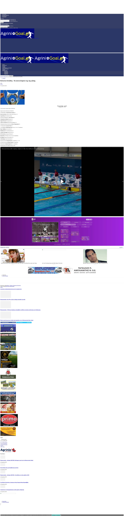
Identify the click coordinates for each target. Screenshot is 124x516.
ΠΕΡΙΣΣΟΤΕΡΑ (4, 70)
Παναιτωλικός (4, 65)
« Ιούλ (1, 446)
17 (2, 443)
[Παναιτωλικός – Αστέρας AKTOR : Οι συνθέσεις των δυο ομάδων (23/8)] (2, 473)
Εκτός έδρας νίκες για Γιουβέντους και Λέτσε (9, 467)
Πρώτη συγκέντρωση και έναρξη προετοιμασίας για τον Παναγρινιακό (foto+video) (16, 320)
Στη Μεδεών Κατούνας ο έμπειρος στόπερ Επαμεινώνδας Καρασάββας (14, 482)
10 (2, 442)
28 (6, 444)
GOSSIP (3, 69)
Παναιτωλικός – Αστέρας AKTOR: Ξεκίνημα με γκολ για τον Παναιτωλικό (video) (16, 460)
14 (6, 442)
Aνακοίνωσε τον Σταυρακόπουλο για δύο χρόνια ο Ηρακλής (12, 489)
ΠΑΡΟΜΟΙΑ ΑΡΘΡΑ (4, 289)
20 (5, 443)
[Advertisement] (62, 46)
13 (5, 442)
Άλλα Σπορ (6, 71)
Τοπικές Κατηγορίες (5, 68)
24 (2, 444)
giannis (1, 287)
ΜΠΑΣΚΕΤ (6, 73)
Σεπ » (4, 446)
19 (4, 443)
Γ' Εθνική (4, 76)
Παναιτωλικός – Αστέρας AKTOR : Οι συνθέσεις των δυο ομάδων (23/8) (14, 475)
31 (2, 445)
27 (5, 444)
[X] (5, 87)
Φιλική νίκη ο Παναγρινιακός (9, 286)
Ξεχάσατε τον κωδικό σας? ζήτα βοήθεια (6, 23)
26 (4, 444)
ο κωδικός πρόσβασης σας (13, 21)
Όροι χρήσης (4, 14)
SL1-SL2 (3, 66)
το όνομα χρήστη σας (12, 20)
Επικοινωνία (4, 16)
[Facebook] (2, 87)
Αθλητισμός (6, 72)
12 (4, 442)
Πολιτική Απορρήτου (5, 15)
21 (6, 443)
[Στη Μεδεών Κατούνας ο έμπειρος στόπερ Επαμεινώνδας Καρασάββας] (2, 480)
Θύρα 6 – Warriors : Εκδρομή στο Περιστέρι (14, 285)
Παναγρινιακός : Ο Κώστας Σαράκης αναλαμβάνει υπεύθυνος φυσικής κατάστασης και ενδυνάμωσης (20, 309)
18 (3, 443)
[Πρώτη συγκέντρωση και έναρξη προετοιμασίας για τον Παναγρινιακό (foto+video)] (5, 318)
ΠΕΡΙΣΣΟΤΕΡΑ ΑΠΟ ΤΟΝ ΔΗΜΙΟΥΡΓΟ (15, 289)
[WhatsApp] (12, 87)
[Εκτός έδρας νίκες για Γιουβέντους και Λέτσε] (2, 465)
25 (3, 444)
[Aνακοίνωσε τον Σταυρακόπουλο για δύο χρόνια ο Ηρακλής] (2, 487)
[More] (16, 87)
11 (3, 442)
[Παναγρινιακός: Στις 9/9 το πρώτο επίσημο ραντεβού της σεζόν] (5, 297)
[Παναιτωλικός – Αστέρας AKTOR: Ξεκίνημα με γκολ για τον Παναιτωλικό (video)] (2, 458)
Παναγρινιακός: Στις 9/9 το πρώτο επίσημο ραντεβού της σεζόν (12, 299)
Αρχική (3, 64)
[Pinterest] (9, 87)
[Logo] (17, 62)
